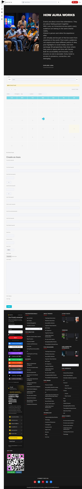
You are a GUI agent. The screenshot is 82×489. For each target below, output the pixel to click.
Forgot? (21, 334)
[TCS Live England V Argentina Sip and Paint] (68, 353)
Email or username (11, 324)
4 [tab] (69, 327)
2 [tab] (65, 327)
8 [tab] (77, 327)
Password (10, 329)
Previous (64, 321)
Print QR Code (11, 472)
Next (76, 321)
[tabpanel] (67, 320)
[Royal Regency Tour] (67, 319)
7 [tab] (75, 327)
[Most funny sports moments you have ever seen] (77, 319)
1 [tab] (63, 327)
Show (21, 331)
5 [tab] (71, 327)
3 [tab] (67, 327)
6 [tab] (73, 327)
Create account (16, 382)
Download (18, 472)
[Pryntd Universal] (77, 335)
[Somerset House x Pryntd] (68, 335)
